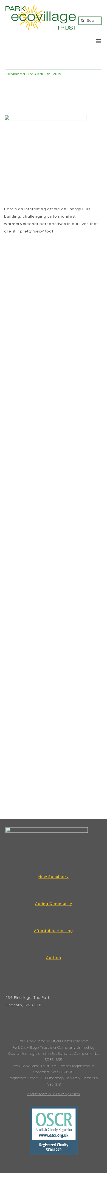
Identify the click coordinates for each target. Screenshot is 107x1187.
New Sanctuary (53, 876)
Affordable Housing (53, 930)
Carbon (53, 957)
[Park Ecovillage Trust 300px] (41, 7)
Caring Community (53, 903)
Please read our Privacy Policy (53, 1094)
